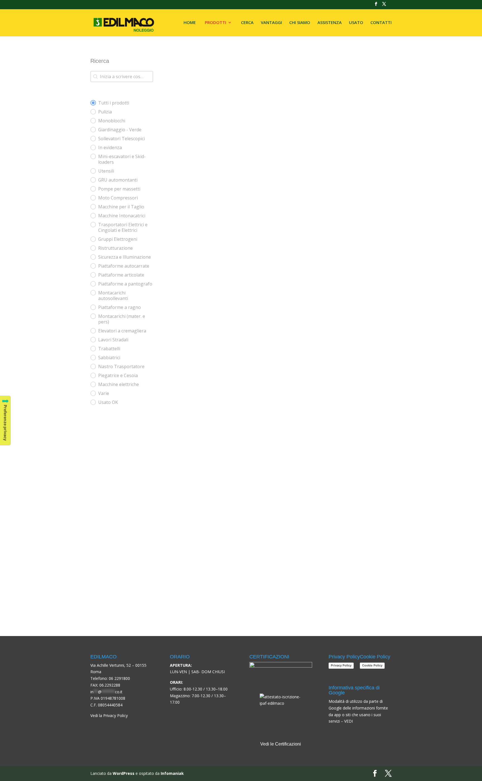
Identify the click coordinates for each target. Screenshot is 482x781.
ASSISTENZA (329, 22)
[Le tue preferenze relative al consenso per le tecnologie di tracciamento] (5, 420)
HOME (190, 22)
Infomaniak (172, 773)
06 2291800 (119, 678)
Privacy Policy (341, 665)
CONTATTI (381, 22)
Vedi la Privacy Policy (109, 715)
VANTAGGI (271, 22)
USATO (356, 22)
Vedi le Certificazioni (280, 744)
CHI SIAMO (299, 22)
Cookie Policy (372, 665)
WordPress (123, 773)
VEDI (348, 721)
